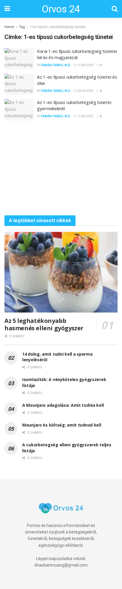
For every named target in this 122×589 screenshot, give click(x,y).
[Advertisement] (61, 168)
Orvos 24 (61, 9)
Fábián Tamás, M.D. (56, 65)
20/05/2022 (85, 90)
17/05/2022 (85, 116)
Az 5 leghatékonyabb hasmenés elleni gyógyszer (44, 324)
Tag (22, 27)
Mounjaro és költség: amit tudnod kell (61, 425)
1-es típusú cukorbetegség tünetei (58, 27)
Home (9, 27)
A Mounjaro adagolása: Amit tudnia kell (63, 405)
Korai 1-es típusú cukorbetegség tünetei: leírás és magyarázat (77, 54)
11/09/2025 (85, 65)
